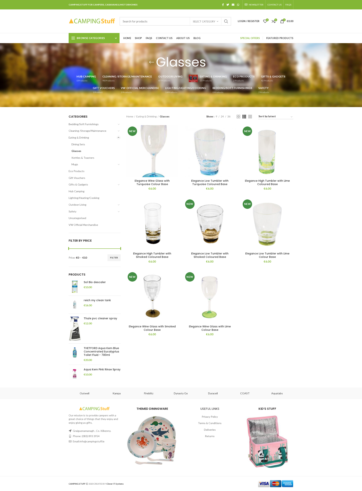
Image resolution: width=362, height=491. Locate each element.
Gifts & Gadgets (78, 184)
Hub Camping (76, 191)
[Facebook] (223, 4)
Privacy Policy (210, 416)
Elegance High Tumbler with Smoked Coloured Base (152, 255)
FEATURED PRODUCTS (279, 38)
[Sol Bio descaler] (75, 286)
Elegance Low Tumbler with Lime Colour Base (267, 255)
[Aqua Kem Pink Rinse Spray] (75, 374)
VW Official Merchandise (83, 224)
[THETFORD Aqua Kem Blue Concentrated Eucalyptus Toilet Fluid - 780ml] (75, 354)
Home (129, 116)
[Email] (233, 4)
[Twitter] (227, 4)
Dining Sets (78, 144)
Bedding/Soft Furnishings (84, 124)
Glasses (76, 150)
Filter (114, 257)
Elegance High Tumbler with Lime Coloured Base (267, 182)
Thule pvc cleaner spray (100, 318)
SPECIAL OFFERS (250, 38)
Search (226, 21)
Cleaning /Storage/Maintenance (87, 130)
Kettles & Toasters (82, 157)
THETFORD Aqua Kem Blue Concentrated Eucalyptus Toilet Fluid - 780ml (101, 351)
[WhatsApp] (238, 4)
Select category (204, 21)
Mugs (74, 164)
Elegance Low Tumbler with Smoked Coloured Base (210, 255)
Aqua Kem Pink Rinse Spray (102, 369)
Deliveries (210, 429)
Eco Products (76, 171)
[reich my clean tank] (75, 305)
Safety (72, 211)
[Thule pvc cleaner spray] (75, 329)
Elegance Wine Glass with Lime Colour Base (210, 328)
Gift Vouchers (77, 177)
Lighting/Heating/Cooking (84, 197)
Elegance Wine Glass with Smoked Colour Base (152, 328)
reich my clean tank (97, 300)
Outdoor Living (77, 204)
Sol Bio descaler (95, 282)
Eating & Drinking (79, 137)
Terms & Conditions (210, 423)
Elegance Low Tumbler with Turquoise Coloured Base (210, 182)
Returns (210, 436)
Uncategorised (77, 218)
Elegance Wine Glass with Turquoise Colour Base (152, 182)
